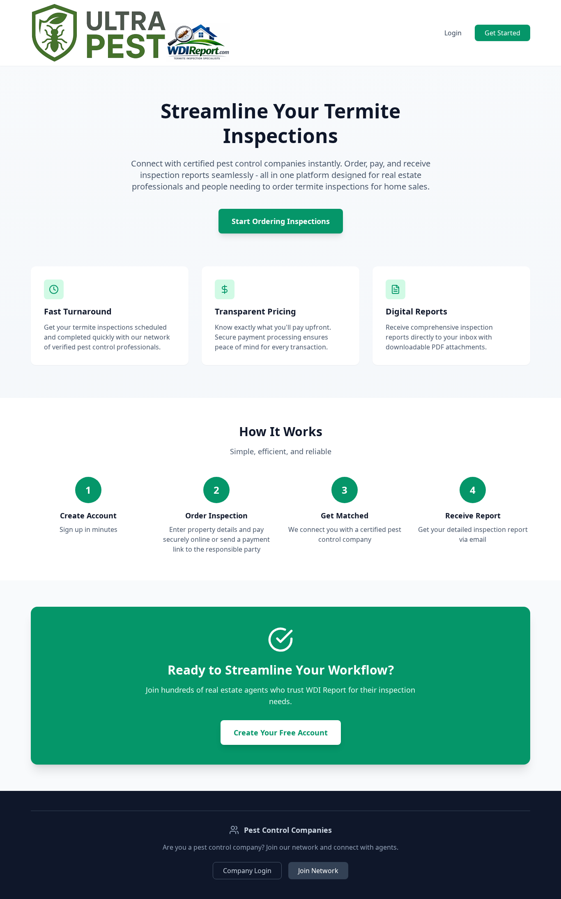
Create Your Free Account (281, 732)
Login (453, 32)
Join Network (318, 870)
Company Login (247, 870)
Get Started (502, 32)
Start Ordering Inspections (281, 221)
